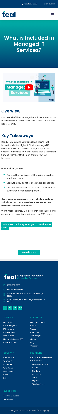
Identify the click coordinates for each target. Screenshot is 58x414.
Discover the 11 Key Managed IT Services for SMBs (26, 226)
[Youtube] (20, 308)
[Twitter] (15, 308)
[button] (52, 14)
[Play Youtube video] (29, 87)
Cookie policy (31, 410)
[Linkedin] (5, 308)
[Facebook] (10, 308)
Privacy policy (43, 410)
